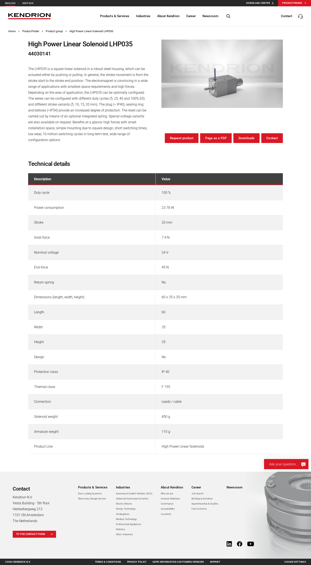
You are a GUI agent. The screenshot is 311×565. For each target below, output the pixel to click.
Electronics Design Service (92, 498)
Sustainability (168, 508)
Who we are (167, 493)
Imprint (215, 562)
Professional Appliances (128, 524)
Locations (166, 514)
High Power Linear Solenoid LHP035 (91, 31)
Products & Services (92, 487)
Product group (54, 31)
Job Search (197, 493)
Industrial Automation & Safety (132, 498)
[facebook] (239, 544)
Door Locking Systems (90, 493)
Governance (167, 503)
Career (196, 487)
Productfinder (292, 3)
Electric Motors (124, 503)
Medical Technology (126, 519)
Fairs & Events (199, 508)
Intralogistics (123, 514)
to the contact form (30, 534)
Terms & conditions (108, 562)
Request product (181, 138)
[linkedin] (229, 544)
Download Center (258, 3)
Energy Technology (126, 508)
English (10, 3)
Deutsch (27, 3)
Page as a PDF (216, 138)
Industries (123, 487)
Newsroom (234, 487)
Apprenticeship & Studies (204, 503)
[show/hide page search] (228, 16)
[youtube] (250, 544)
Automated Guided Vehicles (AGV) (134, 493)
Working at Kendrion (202, 498)
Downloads (246, 138)
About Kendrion (172, 487)
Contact (272, 138)
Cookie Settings (295, 562)
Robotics (120, 529)
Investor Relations (170, 498)
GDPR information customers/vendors (178, 562)
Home (12, 31)
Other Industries (124, 534)
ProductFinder (30, 31)
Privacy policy (137, 562)
